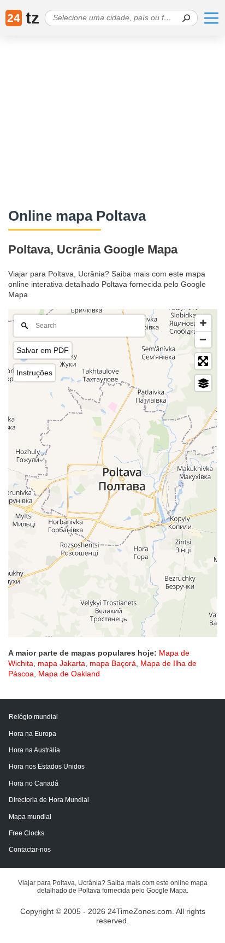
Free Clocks (26, 833)
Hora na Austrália (34, 750)
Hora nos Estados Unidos (47, 766)
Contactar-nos (30, 849)
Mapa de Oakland (69, 673)
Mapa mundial (30, 817)
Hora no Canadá (33, 783)
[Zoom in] (203, 323)
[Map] (112, 473)
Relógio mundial (33, 717)
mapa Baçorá (113, 663)
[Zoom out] (203, 339)
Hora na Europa (32, 734)
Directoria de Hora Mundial (49, 800)
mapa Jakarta (61, 663)
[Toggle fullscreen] (203, 361)
